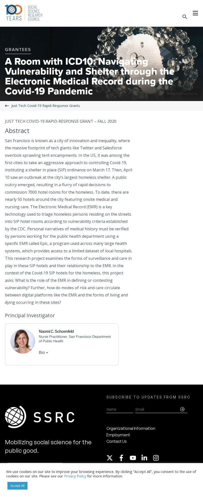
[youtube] (135, 458)
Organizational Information (130, 428)
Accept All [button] (17, 485)
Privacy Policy (75, 475)
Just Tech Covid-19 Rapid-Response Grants (45, 105)
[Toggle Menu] (195, 13)
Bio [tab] (42, 352)
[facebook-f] (123, 458)
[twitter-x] (111, 458)
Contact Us (116, 441)
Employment (118, 434)
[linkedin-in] (146, 458)
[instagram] (157, 458)
